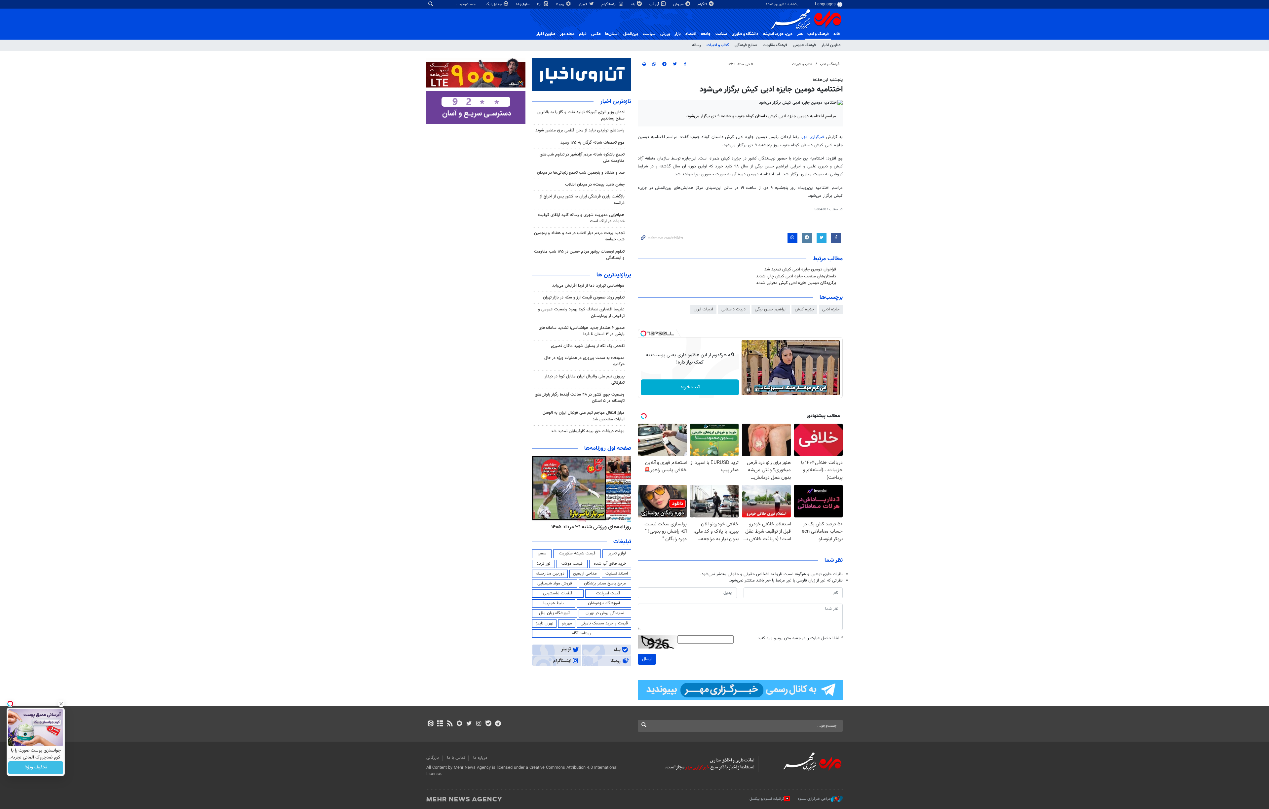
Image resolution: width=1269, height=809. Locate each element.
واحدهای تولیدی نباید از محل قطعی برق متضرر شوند (580, 130)
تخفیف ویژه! (35, 767)
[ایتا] (430, 724)
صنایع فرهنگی (746, 45)
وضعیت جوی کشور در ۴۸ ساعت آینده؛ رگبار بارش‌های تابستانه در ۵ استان (580, 397)
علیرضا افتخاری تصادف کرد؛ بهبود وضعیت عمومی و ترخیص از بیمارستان (581, 312)
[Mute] (757, 390)
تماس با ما (456, 758)
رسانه (696, 45)
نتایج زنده (523, 4)
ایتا (540, 4)
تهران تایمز (544, 623)
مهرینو (567, 623)
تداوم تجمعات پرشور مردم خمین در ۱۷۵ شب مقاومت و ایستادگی (579, 254)
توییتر (583, 4)
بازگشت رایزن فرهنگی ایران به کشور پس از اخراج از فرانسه (582, 199)
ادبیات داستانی (734, 309)
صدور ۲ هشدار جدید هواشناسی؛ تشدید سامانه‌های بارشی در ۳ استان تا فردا (582, 331)
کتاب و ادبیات (718, 45)
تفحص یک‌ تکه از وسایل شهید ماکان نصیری (588, 346)
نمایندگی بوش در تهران (605, 613)
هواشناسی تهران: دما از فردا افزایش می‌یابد (588, 285)
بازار (677, 34)
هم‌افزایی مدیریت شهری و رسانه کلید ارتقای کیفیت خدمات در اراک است (581, 218)
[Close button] (61, 703)
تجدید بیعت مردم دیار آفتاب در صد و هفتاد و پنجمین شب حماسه (579, 236)
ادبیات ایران (703, 309)
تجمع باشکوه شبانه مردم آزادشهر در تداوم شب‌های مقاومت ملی (582, 157)
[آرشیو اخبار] (440, 724)
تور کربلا (543, 563)
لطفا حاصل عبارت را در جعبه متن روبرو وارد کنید (800, 638)
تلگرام (703, 4)
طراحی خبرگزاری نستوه (814, 799)
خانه (836, 34)
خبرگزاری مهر (813, 137)
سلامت (721, 34)
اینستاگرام (609, 4)
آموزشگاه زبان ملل (554, 613)
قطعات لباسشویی (557, 593)
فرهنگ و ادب (818, 34)
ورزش (665, 34)
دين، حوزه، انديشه (777, 34)
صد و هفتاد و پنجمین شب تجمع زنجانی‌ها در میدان (581, 172)
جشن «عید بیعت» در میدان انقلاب (595, 184)
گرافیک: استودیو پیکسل (767, 799)
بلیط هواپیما (553, 603)
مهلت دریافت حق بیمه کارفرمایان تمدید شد (588, 431)
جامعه (706, 34)
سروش (678, 4)
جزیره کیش (804, 309)
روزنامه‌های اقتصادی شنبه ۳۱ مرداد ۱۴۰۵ (589, 527)
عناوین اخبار (831, 45)
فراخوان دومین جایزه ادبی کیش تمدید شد (800, 269)
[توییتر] (469, 724)
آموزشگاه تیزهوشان (604, 603)
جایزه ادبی (830, 309)
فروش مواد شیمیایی (554, 583)
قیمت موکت (572, 563)
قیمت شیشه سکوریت (577, 553)
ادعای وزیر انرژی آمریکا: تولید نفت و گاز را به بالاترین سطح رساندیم (581, 115)
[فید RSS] (449, 724)
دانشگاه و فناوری (745, 34)
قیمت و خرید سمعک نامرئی (604, 623)
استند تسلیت (616, 573)
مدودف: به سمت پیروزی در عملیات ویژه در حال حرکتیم (584, 361)
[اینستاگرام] (479, 724)
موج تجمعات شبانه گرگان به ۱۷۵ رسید (592, 142)
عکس (595, 34)
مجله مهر (567, 34)
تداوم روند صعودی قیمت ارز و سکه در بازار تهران (584, 297)
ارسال (647, 659)
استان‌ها (612, 34)
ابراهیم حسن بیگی (771, 309)
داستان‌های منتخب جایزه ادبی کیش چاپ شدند (796, 276)
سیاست (649, 34)
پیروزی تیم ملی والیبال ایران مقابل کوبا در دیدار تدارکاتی (585, 379)
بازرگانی (432, 758)
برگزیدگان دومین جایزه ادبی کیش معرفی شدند (796, 283)
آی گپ (654, 4)
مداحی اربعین (585, 573)
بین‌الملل (630, 34)
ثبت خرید (690, 387)
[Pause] (748, 390)
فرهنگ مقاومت (775, 45)
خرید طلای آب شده (610, 563)
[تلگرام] (498, 724)
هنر (800, 34)
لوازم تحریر (617, 553)
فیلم (583, 34)
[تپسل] (643, 333)
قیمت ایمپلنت (608, 593)
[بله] (488, 724)
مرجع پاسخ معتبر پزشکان (605, 583)
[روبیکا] (459, 724)
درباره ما (480, 758)
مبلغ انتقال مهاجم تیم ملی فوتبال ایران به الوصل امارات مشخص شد (584, 415)
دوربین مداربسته (550, 573)
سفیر (542, 553)
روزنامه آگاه (581, 633)
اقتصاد (690, 34)
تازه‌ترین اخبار (615, 101)
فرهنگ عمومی (804, 45)
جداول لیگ (494, 4)
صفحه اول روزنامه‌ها (607, 448)
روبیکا (560, 4)
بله (633, 4)
